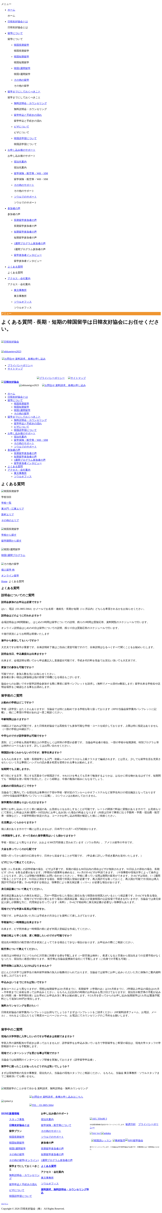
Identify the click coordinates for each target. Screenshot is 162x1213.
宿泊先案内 (20, 161)
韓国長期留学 (21, 45)
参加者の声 (14, 208)
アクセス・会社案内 (19, 278)
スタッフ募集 (16, 1119)
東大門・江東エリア (12, 508)
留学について (15, 33)
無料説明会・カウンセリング (30, 103)
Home (4, 581)
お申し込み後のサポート (21, 150)
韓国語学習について (25, 138)
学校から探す (8, 535)
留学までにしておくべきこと (24, 91)
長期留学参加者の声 (25, 220)
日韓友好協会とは (18, 21)
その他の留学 (21, 80)
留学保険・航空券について (56, 1125)
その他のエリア (10, 520)
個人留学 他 (8, 569)
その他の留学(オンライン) (24, 1160)
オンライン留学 (10, 575)
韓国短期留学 (21, 56)
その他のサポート (24, 185)
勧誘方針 (131, 1124)
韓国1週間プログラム (13, 555)
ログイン (4, 1204)
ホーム (11, 10)
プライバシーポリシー (20, 365)
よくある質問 (15, 266)
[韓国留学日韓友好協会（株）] (10, 382)
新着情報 (14, 1113)
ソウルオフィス (23, 301)
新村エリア (7, 514)
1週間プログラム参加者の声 (30, 243)
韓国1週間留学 (22, 68)
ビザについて (21, 126)
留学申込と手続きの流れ (28, 115)
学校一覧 (6, 502)
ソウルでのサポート (25, 196)
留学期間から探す (11, 540)
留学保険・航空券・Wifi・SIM (31, 173)
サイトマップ (15, 368)
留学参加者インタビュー (28, 255)
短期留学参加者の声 (25, 231)
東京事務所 (20, 290)
